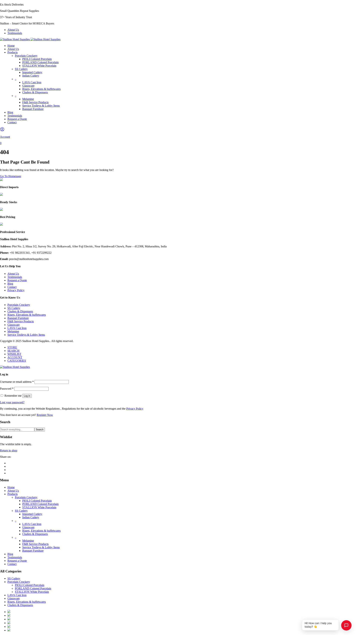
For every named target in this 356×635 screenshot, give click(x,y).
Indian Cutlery (30, 75)
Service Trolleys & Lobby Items (41, 105)
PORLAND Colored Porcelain (40, 62)
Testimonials (14, 33)
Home (11, 45)
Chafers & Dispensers (35, 92)
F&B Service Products (35, 102)
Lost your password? (12, 402)
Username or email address (17, 381)
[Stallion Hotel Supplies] (30, 39)
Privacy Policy (15, 290)
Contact (12, 122)
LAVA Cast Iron (31, 82)
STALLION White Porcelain (39, 65)
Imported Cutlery (32, 72)
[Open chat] (346, 625)
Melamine (28, 99)
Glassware (28, 85)
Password (7, 388)
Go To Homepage (10, 176)
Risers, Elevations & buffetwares (41, 89)
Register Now (45, 414)
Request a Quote (17, 119)
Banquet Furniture (33, 109)
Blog (10, 112)
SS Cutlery (21, 69)
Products (12, 52)
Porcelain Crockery (26, 55)
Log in (27, 395)
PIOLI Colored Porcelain (37, 59)
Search (39, 429)
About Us (13, 29)
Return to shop (8, 450)
